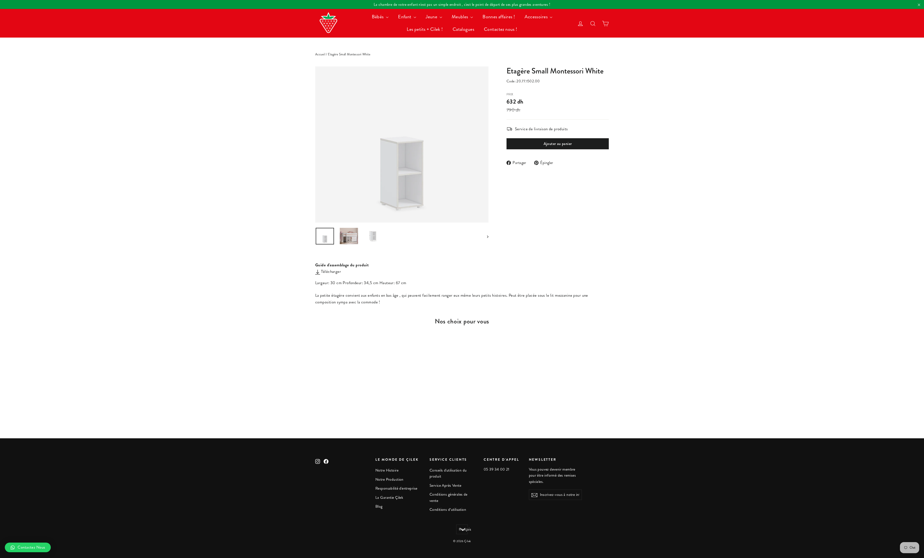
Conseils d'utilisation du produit (448, 473)
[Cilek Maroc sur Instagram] (317, 461)
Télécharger (330, 271)
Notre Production (389, 479)
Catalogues (463, 29)
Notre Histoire (386, 470)
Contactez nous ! (500, 29)
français (463, 529)
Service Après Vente (445, 485)
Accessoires (537, 16)
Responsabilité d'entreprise (396, 488)
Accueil (320, 54)
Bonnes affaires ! (498, 16)
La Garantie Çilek (389, 497)
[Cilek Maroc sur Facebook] (326, 461)
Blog (379, 506)
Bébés (378, 16)
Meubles (460, 16)
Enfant (405, 16)
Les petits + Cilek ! (425, 29)
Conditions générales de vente (449, 497)
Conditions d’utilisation (448, 509)
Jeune (432, 16)
